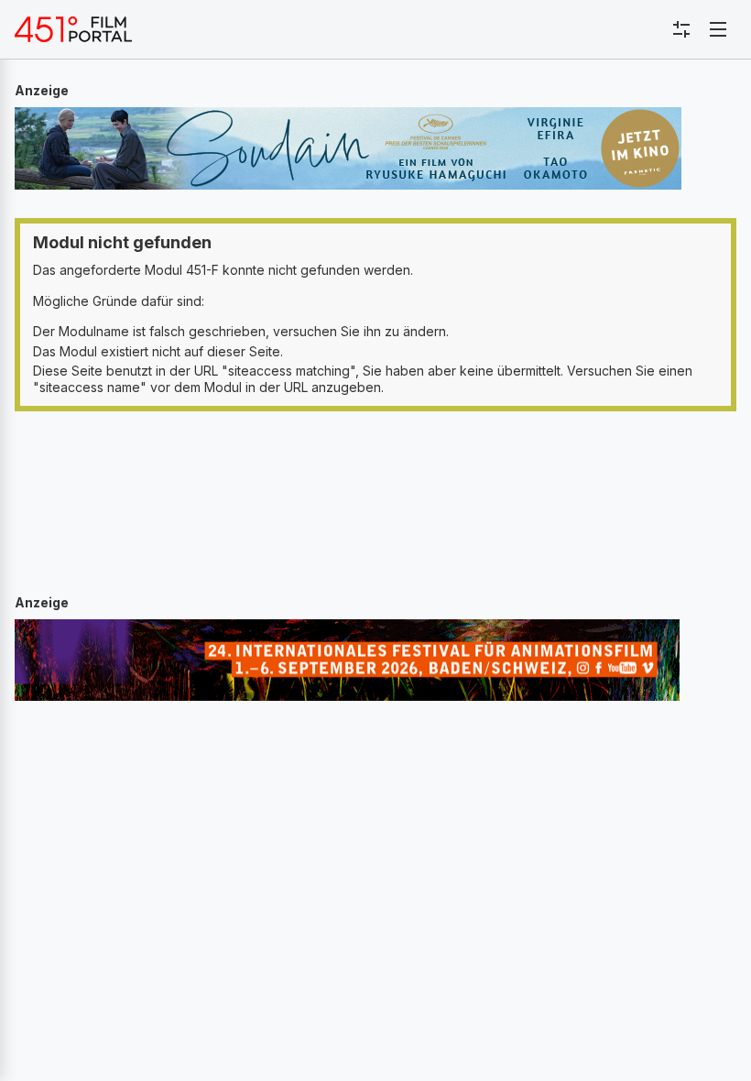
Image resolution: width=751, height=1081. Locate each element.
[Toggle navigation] (718, 29)
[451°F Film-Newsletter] (73, 29)
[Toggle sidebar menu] (681, 29)
